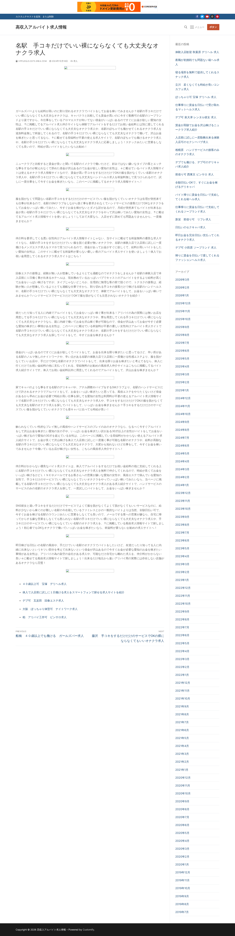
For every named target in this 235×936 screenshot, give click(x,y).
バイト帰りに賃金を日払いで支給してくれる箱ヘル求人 (197, 197)
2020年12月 (183, 777)
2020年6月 (182, 825)
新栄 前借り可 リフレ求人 (193, 219)
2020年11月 (182, 785)
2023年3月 (182, 564)
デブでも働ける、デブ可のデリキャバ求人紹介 (197, 164)
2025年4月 (182, 366)
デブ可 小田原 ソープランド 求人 (195, 247)
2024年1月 (182, 485)
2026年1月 (182, 295)
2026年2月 (182, 287)
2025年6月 (182, 350)
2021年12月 (182, 682)
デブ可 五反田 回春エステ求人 (43, 600)
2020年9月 (182, 801)
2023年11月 (182, 500)
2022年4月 (182, 651)
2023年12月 (183, 493)
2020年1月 (182, 864)
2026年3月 (182, 279)
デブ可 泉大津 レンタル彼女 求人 (195, 117)
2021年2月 (182, 761)
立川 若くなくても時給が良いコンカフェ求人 (197, 87)
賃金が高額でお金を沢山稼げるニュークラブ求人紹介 (197, 127)
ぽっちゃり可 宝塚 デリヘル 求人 (195, 97)
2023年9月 (182, 516)
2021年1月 (181, 769)
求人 (75, 61)
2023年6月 (182, 540)
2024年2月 (182, 477)
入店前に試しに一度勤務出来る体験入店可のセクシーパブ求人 (197, 140)
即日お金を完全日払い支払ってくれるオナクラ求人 (197, 237)
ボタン (213, 27)
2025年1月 (182, 390)
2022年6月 (182, 635)
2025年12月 (183, 303)
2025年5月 (182, 358)
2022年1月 (182, 675)
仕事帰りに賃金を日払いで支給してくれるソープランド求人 (197, 209)
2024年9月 (182, 422)
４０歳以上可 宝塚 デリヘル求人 (45, 584)
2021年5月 (182, 738)
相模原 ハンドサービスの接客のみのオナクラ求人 (197, 152)
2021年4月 (182, 746)
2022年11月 (182, 595)
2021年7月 (182, 722)
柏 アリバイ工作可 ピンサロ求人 (45, 617)
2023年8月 (182, 524)
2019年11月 (182, 880)
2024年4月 (182, 461)
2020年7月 (182, 817)
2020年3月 (182, 848)
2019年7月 (182, 912)
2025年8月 (182, 335)
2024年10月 (183, 414)
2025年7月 (182, 342)
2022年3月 (182, 659)
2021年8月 (182, 714)
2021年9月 (182, 706)
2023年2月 (182, 572)
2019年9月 (182, 896)
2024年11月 (182, 406)
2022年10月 (183, 603)
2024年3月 (182, 469)
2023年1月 (182, 580)
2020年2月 (182, 856)
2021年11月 (182, 690)
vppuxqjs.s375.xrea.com (32, 61)
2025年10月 (183, 319)
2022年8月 (182, 619)
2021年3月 (182, 753)
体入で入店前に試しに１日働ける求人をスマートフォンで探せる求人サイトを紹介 (73, 592)
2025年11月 (182, 311)
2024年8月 (182, 429)
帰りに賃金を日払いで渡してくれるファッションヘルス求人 (197, 258)
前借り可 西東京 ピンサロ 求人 (194, 174)
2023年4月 (182, 556)
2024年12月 (183, 398)
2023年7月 (182, 532)
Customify (88, 929)
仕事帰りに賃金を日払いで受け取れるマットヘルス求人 (197, 107)
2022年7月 (182, 627)
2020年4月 (182, 840)
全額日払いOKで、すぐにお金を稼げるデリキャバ (196, 185)
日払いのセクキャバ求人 (190, 227)
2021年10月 (182, 698)
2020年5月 (182, 833)
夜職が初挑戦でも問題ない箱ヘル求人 (197, 62)
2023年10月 (183, 508)
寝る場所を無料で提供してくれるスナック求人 (197, 74)
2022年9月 (182, 611)
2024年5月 (182, 453)
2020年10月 (183, 793)
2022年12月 (183, 588)
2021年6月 (182, 730)
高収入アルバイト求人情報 (41, 27)
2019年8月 (182, 904)
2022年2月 (182, 667)
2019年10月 (182, 888)
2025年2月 (182, 382)
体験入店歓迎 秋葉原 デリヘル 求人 (197, 52)
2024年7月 (182, 437)
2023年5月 (182, 548)
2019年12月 (182, 872)
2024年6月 (182, 445)
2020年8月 (182, 809)
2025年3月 (182, 374)
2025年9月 (182, 327)
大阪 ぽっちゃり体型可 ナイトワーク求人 (50, 609)
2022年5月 (182, 643)
